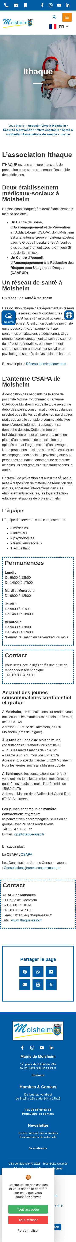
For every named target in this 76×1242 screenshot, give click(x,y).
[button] (24, 971)
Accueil (33, 125)
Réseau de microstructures (46, 364)
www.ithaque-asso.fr (26, 920)
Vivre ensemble (48, 130)
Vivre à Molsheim (53, 125)
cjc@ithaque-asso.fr (29, 834)
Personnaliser (28, 1230)
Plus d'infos (8, 322)
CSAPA (26, 854)
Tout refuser (28, 1220)
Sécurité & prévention (18, 130)
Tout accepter (28, 1209)
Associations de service (39, 134)
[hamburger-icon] (67, 17)
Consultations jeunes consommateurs (32, 868)
